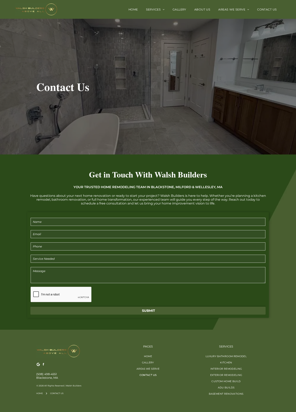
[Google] (38, 364)
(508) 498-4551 (46, 374)
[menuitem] (133, 9)
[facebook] (43, 364)
